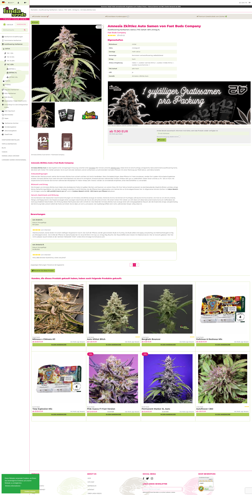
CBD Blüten (8, 97)
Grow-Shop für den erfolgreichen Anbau (16, 106)
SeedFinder (8, 134)
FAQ (33, 493)
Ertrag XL (76, 10)
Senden (162, 140)
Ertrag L (12, 69)
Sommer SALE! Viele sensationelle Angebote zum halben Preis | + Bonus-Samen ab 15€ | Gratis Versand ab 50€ (141, 6)
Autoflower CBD (204, 409)
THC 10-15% (10, 57)
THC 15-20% (11, 61)
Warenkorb (21, 24)
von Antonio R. (38, 245)
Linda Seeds (90, 337)
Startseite (34, 10)
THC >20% (67, 10)
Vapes (6, 118)
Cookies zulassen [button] (30, 491)
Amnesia (92, 168)
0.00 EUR (9, 25)
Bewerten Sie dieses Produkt (44, 270)
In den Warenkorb (58, 345)
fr (246, 3)
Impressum (92, 486)
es (240, 3)
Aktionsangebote (10, 131)
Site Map (91, 482)
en (243, 3)
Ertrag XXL (13, 77)
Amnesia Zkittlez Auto (88, 10)
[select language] (3, 3)
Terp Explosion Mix (42, 409)
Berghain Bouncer (151, 339)
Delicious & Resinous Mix (209, 339)
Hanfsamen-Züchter (11, 123)
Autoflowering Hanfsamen (48, 10)
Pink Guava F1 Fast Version (101, 409)
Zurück (35, 22)
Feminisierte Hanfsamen (12, 40)
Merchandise (8, 115)
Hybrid (8, 85)
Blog (4, 148)
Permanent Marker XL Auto (156, 409)
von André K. (37, 220)
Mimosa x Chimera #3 (43, 339)
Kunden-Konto (38, 486)
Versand (35, 478)
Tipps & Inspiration (9, 144)
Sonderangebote (10, 127)
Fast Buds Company (117, 33)
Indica (7, 81)
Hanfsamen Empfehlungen (13, 37)
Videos (4, 152)
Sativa (61, 10)
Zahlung (35, 482)
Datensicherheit (38, 489)
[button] (11, 491)
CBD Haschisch (9, 111)
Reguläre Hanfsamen (11, 90)
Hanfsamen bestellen (10, 140)
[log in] (18, 3)
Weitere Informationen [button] (12, 486)
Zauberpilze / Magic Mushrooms (15, 101)
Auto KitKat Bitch (96, 339)
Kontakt (91, 489)
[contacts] (25, 3)
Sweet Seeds (36, 337)
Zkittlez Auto (115, 168)
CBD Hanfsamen (10, 93)
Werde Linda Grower (10, 156)
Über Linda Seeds (95, 493)
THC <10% (10, 53)
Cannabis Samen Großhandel (14, 160)
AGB (89, 478)
